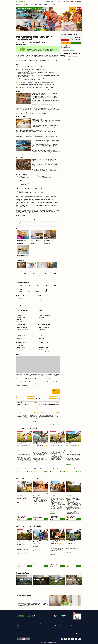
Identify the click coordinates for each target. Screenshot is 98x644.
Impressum (73, 627)
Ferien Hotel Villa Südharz (37, 495)
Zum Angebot (30, 471)
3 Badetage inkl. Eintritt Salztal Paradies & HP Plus (39, 493)
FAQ (17, 629)
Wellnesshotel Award (42, 627)
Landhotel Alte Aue (20, 495)
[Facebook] (34, 616)
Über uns (61, 627)
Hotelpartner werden (53, 625)
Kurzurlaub (25, 4)
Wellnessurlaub (18, 4)
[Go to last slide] (79, 573)
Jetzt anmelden (41, 600)
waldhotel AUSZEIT (52, 495)
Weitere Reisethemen (46, 4)
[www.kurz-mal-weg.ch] (20, 1)
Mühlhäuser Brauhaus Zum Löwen (55, 543)
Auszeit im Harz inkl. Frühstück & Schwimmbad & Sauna (56, 443)
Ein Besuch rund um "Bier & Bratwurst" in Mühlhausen (55, 541)
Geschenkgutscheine (31, 625)
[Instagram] (32, 616)
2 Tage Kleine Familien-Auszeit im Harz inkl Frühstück (39, 443)
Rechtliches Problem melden (54, 424)
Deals (53, 4)
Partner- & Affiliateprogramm (54, 627)
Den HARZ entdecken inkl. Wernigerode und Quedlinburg (71, 493)
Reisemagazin (41, 625)
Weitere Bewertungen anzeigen (38, 421)
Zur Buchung (27, 256)
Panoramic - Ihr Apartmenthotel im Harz (23, 445)
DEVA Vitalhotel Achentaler (21, 544)
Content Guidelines (74, 629)
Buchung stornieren (20, 627)
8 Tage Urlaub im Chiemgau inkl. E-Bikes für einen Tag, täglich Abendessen (23, 541)
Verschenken (66, 42)
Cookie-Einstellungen (20, 631)
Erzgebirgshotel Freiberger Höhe (70, 543)
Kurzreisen (18, 588)
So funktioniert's (63, 629)
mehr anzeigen (57, 61)
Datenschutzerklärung (26, 605)
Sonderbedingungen (67, 59)
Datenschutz (73, 625)
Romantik (31, 4)
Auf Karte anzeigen (32, 44)
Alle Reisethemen (42, 629)
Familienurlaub (37, 4)
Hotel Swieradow (36, 543)
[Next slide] (81, 573)
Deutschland (23, 588)
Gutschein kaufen (66, 1)
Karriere (61, 625)
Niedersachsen (30, 588)
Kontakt (18, 625)
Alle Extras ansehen (38, 276)
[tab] (48, 586)
